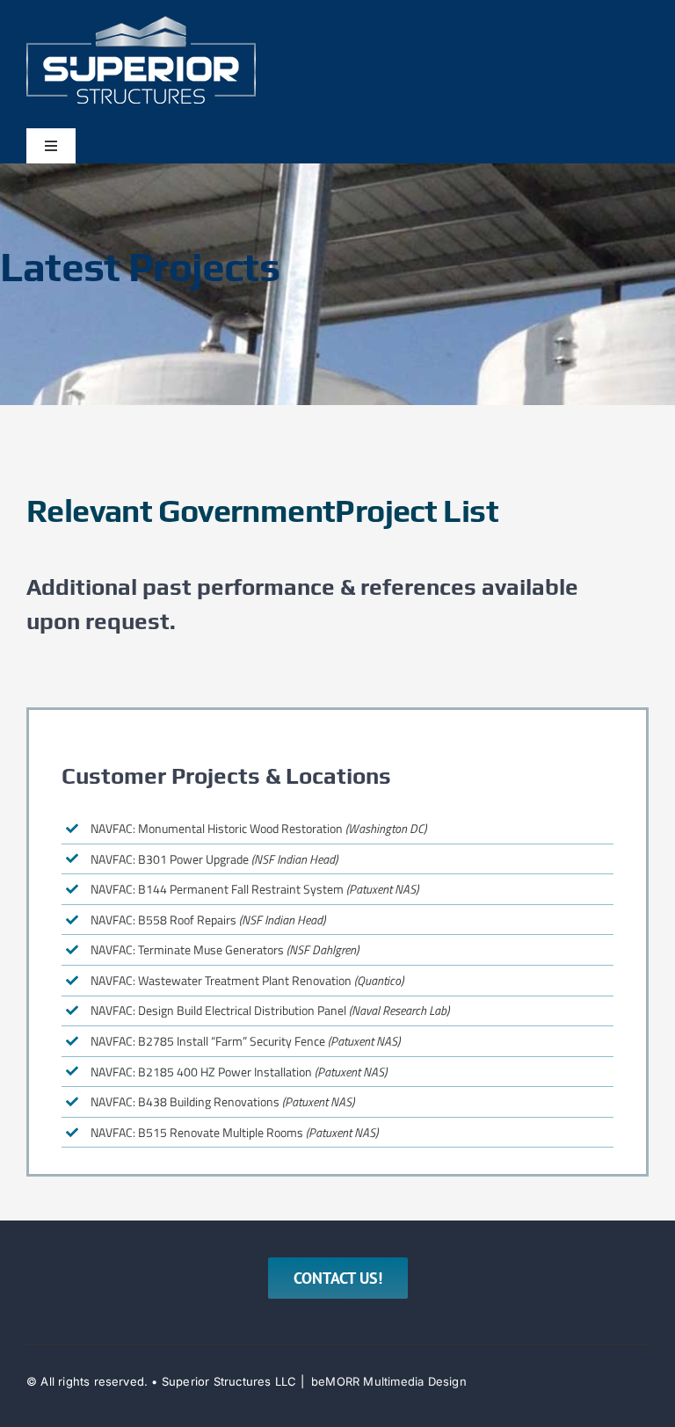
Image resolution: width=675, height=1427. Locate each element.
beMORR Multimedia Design (389, 1381)
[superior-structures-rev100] (141, 22)
